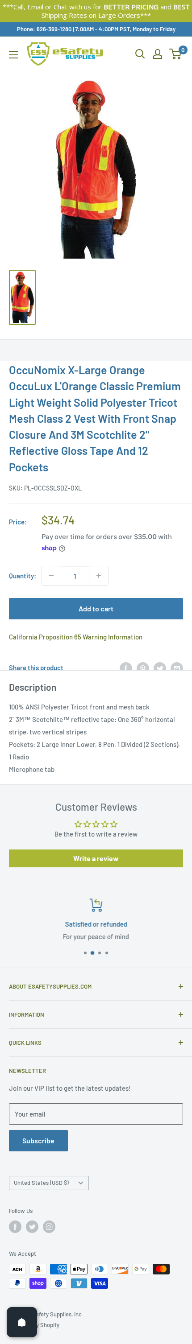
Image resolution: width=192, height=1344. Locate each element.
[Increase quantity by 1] (98, 575)
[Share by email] (177, 667)
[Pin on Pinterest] (143, 667)
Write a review (96, 858)
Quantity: (22, 576)
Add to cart (96, 608)
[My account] (157, 54)
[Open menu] (13, 54)
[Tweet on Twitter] (160, 667)
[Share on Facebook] (126, 667)
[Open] (22, 1322)
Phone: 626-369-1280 (44, 29)
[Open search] (140, 54)
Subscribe (38, 1140)
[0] (175, 54)
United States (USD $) (41, 1182)
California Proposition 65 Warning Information (75, 637)
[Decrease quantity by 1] (51, 575)
